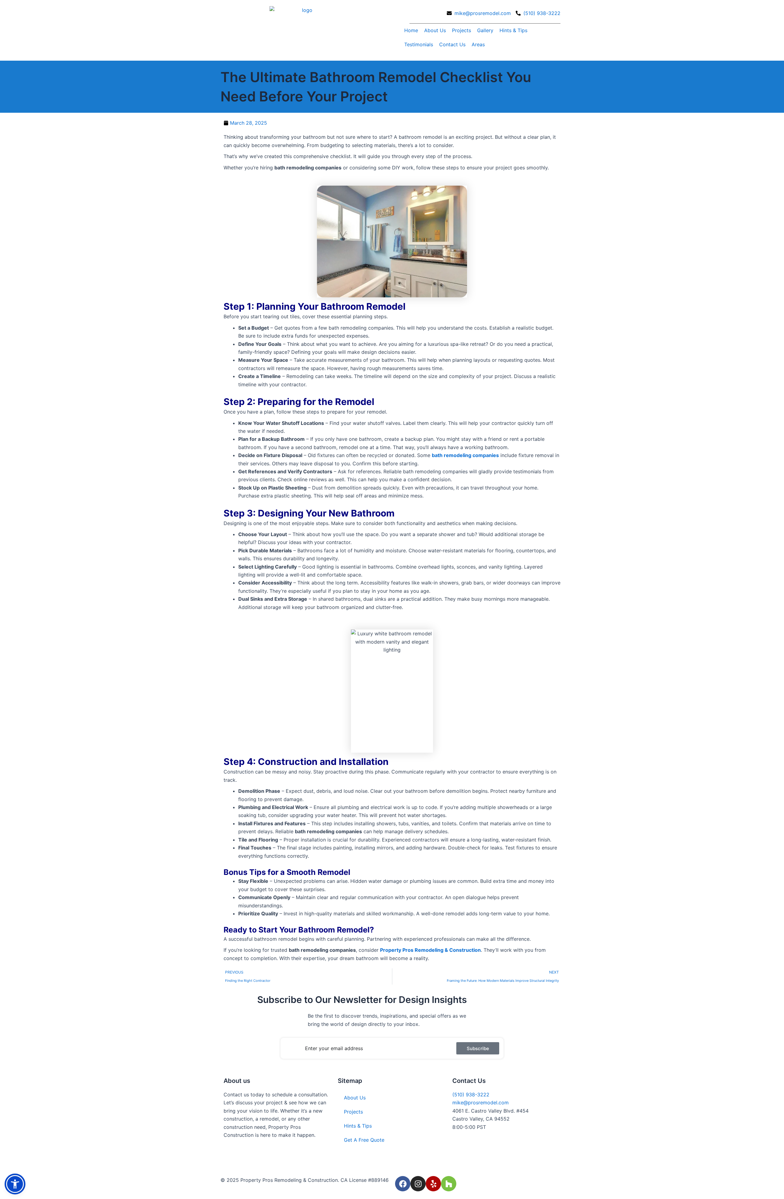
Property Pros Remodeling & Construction (430, 950)
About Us (435, 30)
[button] (15, 1184)
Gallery (485, 30)
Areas (478, 44)
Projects (461, 30)
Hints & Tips (513, 30)
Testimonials (418, 44)
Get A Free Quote (364, 1140)
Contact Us (452, 44)
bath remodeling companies (465, 455)
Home (411, 30)
